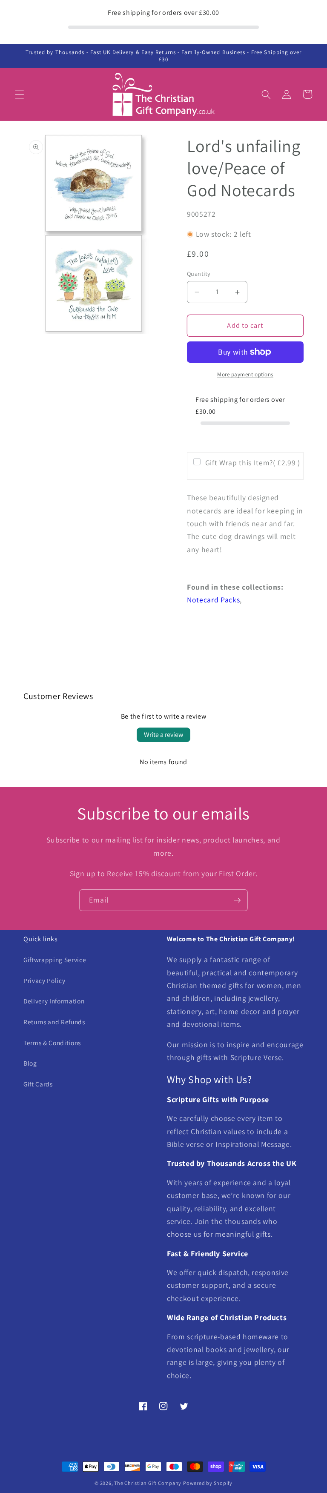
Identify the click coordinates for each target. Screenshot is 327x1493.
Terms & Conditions (52, 1042)
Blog (30, 1063)
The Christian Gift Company (147, 1483)
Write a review (163, 734)
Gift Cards (38, 1084)
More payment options (245, 374)
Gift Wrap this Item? (252, 462)
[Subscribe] (237, 900)
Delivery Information (53, 1001)
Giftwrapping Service (54, 959)
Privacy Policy (44, 980)
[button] (19, 94)
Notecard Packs (213, 600)
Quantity (199, 273)
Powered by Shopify (207, 1483)
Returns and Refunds (54, 1021)
